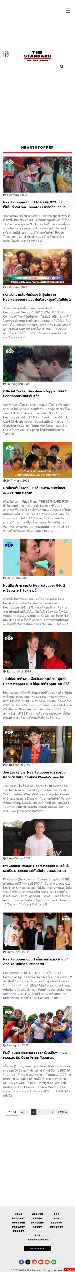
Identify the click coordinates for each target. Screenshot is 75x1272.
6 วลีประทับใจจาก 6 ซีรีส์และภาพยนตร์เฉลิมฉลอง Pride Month (34, 490)
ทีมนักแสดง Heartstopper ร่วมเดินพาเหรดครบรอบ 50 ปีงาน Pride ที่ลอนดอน (35, 1055)
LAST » (62, 1112)
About (37, 1227)
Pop (56, 1214)
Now (56, 1218)
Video (37, 1218)
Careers (37, 1223)
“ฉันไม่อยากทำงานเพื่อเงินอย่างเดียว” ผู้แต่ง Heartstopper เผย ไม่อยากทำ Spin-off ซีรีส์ (36, 681)
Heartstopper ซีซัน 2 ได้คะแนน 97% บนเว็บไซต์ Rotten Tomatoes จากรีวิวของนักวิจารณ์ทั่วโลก (34, 204)
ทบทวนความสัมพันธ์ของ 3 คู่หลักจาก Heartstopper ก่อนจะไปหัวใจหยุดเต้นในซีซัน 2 (37, 297)
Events (56, 1223)
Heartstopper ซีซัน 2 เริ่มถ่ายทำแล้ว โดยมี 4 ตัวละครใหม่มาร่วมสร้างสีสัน (36, 961)
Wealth (37, 1214)
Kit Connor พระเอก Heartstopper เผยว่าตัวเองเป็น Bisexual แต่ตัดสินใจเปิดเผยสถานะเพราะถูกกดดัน (36, 868)
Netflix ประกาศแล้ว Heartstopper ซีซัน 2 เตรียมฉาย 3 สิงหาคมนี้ (34, 587)
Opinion (18, 1223)
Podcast (18, 1218)
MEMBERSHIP (37, 1248)
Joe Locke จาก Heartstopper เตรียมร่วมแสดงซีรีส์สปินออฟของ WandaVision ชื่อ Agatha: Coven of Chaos (34, 774)
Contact (56, 1227)
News (18, 1214)
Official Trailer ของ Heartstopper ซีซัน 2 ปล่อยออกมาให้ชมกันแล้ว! (35, 393)
